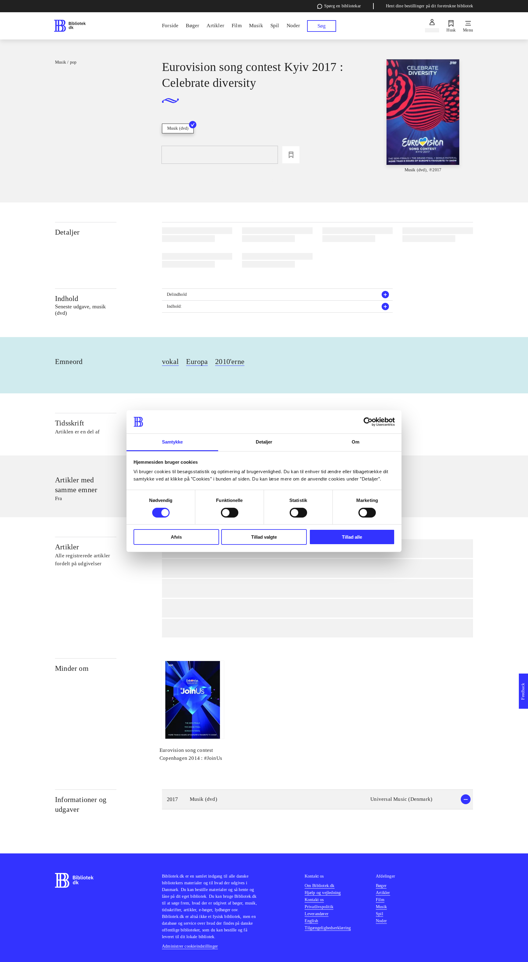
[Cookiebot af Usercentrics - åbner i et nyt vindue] (368, 421)
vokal (170, 362)
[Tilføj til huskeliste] (290, 154)
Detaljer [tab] (264, 441)
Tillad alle (352, 537)
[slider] (423, 116)
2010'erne (229, 362)
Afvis (176, 537)
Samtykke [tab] (172, 441)
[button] (277, 294)
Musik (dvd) (178, 128)
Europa (197, 362)
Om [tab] (355, 441)
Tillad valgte (264, 537)
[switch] (229, 513)
